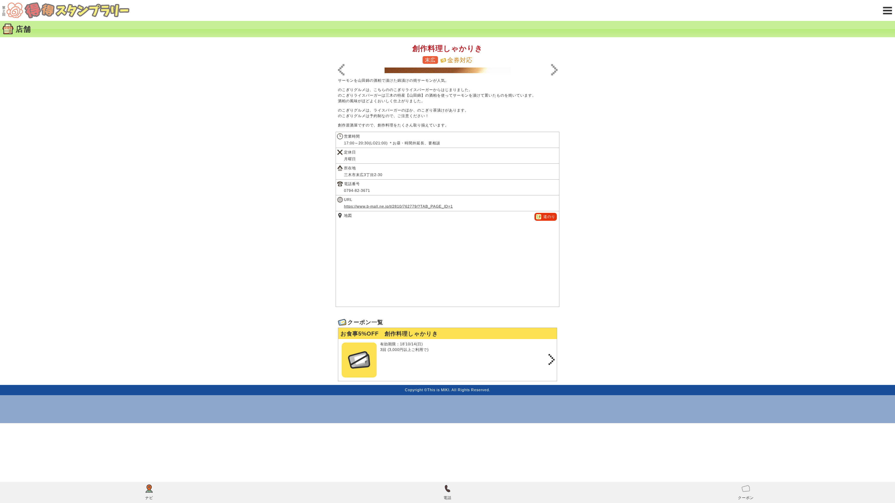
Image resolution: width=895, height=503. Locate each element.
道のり (549, 217)
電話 (447, 498)
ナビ (149, 498)
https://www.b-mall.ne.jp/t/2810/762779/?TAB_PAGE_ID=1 (398, 206)
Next (553, 70)
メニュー (887, 10)
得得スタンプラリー (65, 10)
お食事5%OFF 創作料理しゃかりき (389, 333)
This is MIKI (438, 390)
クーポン (746, 498)
